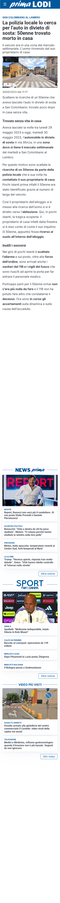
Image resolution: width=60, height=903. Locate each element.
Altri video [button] (49, 756)
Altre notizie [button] (48, 573)
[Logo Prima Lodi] (30, 4)
